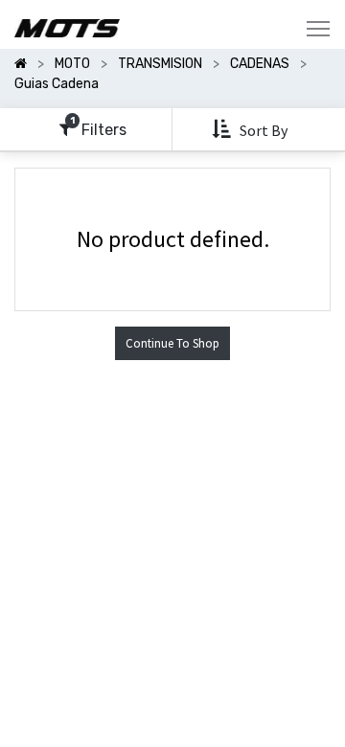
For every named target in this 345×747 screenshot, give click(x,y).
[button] (251, 130)
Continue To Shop (172, 343)
